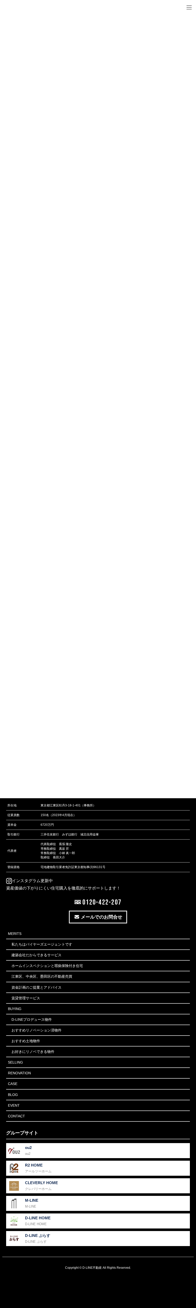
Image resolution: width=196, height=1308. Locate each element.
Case (12, 1084)
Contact (16, 1116)
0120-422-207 (101, 902)
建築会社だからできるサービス (36, 955)
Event (14, 1105)
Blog (13, 1095)
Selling (15, 1062)
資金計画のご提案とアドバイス (36, 987)
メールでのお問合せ (101, 917)
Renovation (19, 1073)
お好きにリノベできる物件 (32, 1052)
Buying (14, 1009)
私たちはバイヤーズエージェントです (41, 944)
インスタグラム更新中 (32, 881)
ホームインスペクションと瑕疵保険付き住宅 (47, 966)
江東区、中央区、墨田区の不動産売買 (41, 976)
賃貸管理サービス (25, 998)
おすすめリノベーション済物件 (36, 1030)
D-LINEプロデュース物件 (31, 1019)
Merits (14, 934)
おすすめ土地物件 (25, 1041)
